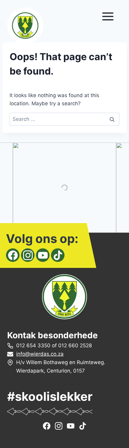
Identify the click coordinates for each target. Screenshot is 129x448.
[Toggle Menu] (108, 16)
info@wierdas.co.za (40, 354)
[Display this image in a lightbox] (64, 188)
